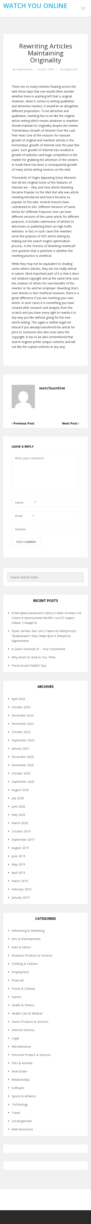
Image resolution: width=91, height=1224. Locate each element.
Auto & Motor (21, 947)
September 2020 (23, 782)
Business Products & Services (32, 955)
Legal (15, 1038)
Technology (20, 1104)
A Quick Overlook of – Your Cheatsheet (38, 649)
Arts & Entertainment (26, 939)
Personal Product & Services (31, 1055)
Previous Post (23, 423)
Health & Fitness (23, 1005)
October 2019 (21, 831)
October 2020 (21, 773)
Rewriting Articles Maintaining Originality (45, 53)
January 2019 (20, 897)
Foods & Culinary (23, 989)
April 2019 (18, 873)
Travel (16, 1113)
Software (18, 1088)
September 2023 (23, 740)
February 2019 (21, 889)
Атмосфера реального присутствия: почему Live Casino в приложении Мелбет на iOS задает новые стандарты (46, 618)
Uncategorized (68, 69)
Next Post (70, 423)
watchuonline (25, 69)
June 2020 (18, 806)
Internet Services (23, 1030)
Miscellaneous (21, 1046)
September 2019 (23, 840)
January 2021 (20, 748)
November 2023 (23, 724)
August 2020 (20, 790)
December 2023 (23, 715)
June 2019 (18, 856)
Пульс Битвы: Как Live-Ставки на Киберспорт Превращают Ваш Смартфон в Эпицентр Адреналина (44, 636)
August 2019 (20, 848)
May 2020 (18, 815)
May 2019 (18, 864)
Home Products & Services (30, 1022)
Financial (17, 980)
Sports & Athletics (24, 1096)
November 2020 (23, 765)
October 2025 (21, 707)
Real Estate (19, 1071)
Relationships (21, 1080)
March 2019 (20, 881)
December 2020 (23, 757)
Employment (20, 972)
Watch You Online (35, 5)
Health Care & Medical (27, 1013)
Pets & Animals (22, 1063)
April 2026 (18, 699)
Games (16, 997)
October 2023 (21, 732)
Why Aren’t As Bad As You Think (33, 657)
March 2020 (20, 823)
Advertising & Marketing (28, 931)
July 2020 (18, 798)
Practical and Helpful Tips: (29, 665)
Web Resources (22, 1129)
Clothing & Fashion (25, 964)
